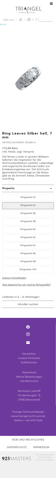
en (5, 24)
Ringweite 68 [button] (28, 261)
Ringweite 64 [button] (28, 245)
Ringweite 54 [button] (28, 205)
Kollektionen (29, 362)
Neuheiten (29, 353)
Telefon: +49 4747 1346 (28, 420)
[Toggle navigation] (51, 3)
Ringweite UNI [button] (28, 269)
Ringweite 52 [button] (28, 197)
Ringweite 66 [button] (28, 253)
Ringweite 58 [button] (28, 221)
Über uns (8, 19)
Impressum (41, 447)
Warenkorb (29, 372)
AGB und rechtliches (28, 439)
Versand (28, 151)
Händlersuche (29, 381)
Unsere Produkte (29, 358)
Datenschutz (17, 447)
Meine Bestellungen (29, 376)
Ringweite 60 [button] (28, 229)
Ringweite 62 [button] (28, 237)
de (1, 24)
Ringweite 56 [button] (28, 213)
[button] (52, 79)
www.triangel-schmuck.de (28, 416)
